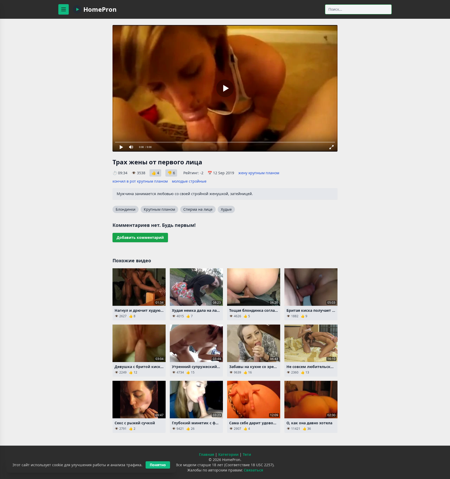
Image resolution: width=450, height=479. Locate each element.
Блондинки (125, 209)
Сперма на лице (198, 209)
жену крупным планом (258, 172)
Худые (226, 209)
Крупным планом (159, 209)
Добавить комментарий (140, 237)
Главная (206, 454)
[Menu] (63, 9)
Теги (247, 454)
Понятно (158, 464)
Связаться (253, 470)
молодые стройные (189, 181)
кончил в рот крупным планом (140, 181)
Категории (228, 454)
